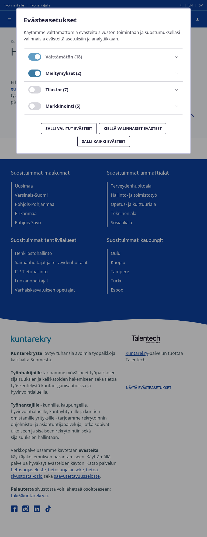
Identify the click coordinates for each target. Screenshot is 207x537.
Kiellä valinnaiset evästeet (133, 128)
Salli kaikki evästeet (103, 141)
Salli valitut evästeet (69, 128)
